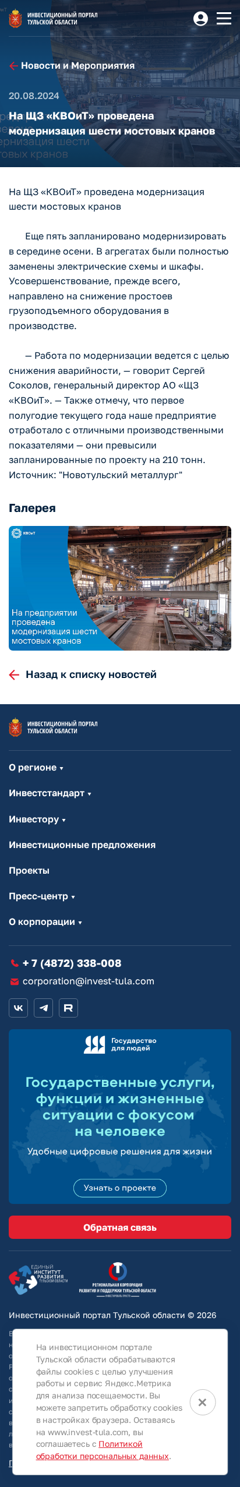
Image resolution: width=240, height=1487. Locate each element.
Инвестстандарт (46, 793)
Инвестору (34, 819)
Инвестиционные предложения (82, 844)
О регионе (33, 767)
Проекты (29, 870)
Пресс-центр (38, 896)
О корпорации (42, 921)
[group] (120, 588)
